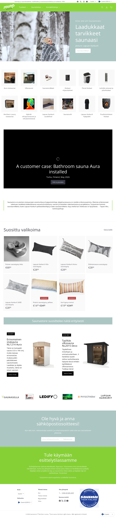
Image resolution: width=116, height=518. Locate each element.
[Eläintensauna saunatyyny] (99, 253)
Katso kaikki (108, 230)
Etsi (39, 493)
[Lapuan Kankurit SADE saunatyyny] (16, 292)
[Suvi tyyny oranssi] (72, 291)
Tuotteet (22, 7)
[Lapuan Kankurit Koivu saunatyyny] (72, 254)
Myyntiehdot (42, 498)
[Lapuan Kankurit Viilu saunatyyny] (44, 254)
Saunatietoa (36, 7)
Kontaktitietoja (52, 7)
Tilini (39, 501)
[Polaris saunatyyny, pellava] (44, 291)
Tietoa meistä (42, 496)
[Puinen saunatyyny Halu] (16, 253)
